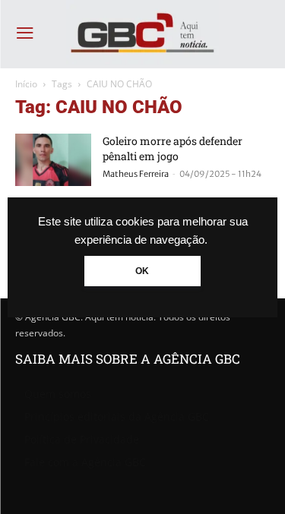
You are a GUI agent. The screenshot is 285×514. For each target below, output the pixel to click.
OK (142, 271)
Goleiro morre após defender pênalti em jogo (172, 148)
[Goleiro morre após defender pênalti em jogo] (53, 160)
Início (26, 83)
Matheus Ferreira (136, 174)
